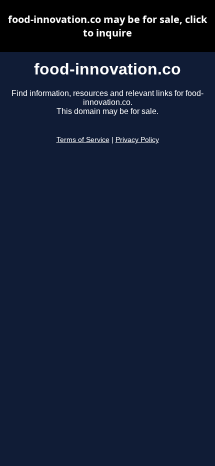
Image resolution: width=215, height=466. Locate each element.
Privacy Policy (137, 140)
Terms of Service (83, 140)
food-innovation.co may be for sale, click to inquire (107, 26)
